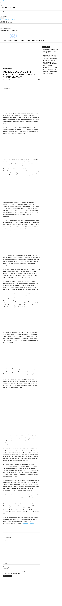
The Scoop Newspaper (28, 523)
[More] (18, 83)
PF (7, 68)
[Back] (0, 4)
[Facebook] (50, 32)
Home (4, 44)
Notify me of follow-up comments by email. (15, 571)
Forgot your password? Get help (8, 19)
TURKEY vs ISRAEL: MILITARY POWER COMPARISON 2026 (50, 68)
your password (3, 16)
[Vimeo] (56, 32)
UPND (11, 68)
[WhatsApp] (14, 83)
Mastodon (2, 0)
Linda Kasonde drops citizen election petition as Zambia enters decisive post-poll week (50, 57)
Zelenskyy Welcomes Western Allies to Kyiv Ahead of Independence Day (50, 73)
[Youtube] (58, 32)
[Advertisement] (21, 56)
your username (3, 11)
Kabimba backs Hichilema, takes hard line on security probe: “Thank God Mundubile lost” (50, 51)
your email (2, 26)
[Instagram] (52, 32)
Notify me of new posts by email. (12, 573)
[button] (57, 40)
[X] (54, 32)
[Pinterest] (11, 83)
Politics (8, 44)
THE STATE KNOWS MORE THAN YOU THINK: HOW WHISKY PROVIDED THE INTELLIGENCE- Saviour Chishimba (50, 63)
